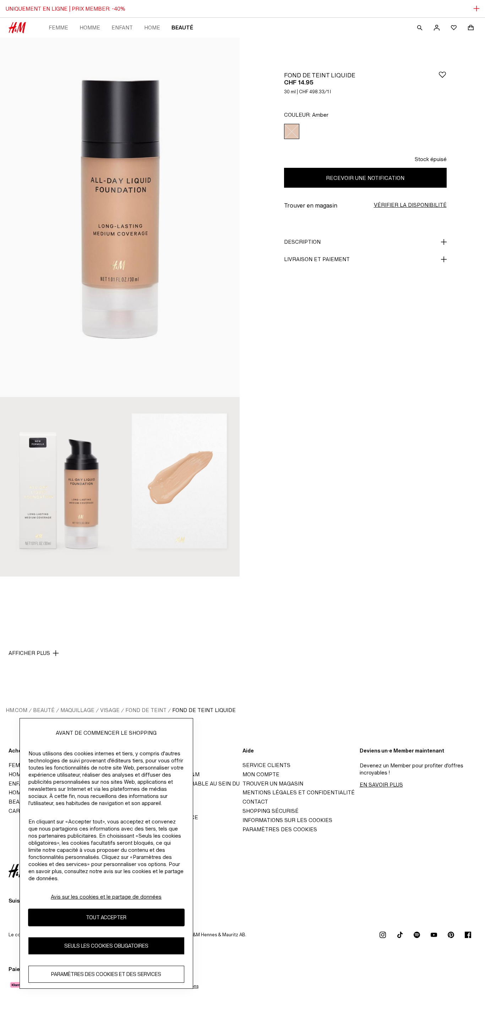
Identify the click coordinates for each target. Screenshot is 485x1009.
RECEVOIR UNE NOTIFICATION (365, 178)
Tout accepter (106, 918)
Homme (90, 27)
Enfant (122, 27)
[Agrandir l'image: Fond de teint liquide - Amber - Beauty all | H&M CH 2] (60, 487)
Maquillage (77, 710)
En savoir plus (381, 785)
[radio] (291, 131)
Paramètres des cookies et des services (106, 974)
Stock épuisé (431, 159)
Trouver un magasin (273, 784)
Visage (110, 710)
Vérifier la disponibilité (410, 205)
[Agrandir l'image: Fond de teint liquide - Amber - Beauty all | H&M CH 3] (180, 487)
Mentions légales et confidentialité (299, 792)
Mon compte (261, 774)
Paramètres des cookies (280, 829)
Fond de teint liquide (204, 710)
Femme (58, 27)
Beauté (182, 27)
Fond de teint (146, 710)
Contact (255, 802)
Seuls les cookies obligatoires (106, 946)
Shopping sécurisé (271, 811)
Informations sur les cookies (287, 820)
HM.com (16, 710)
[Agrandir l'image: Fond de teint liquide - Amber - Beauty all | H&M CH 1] (120, 217)
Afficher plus (29, 653)
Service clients (266, 765)
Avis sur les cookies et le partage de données (106, 897)
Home (152, 27)
